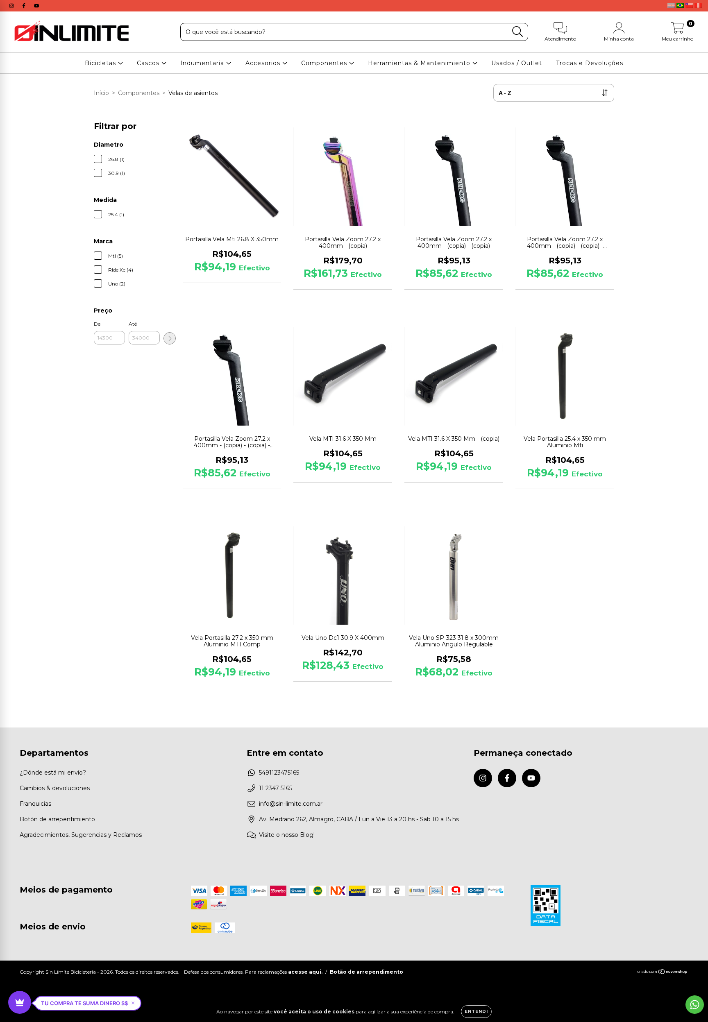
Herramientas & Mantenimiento (420, 63)
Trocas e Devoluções (589, 63)
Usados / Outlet (516, 63)
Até (133, 324)
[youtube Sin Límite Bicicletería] (36, 5)
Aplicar (169, 338)
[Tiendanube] (662, 973)
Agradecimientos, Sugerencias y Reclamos (81, 834)
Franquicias (35, 803)
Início (101, 93)
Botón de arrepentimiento (57, 819)
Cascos (149, 63)
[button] (87, 1003)
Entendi (476, 1011)
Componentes (325, 63)
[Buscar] (517, 31)
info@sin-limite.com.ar (290, 803)
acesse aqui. (305, 972)
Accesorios (263, 63)
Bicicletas (101, 63)
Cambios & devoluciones (55, 788)
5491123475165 (279, 772)
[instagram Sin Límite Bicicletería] (12, 5)
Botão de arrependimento (366, 972)
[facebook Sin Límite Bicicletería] (24, 5)
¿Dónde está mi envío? (53, 772)
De (97, 324)
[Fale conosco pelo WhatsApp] (694, 1004)
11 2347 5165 (275, 788)
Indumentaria (203, 63)
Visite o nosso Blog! (287, 834)
